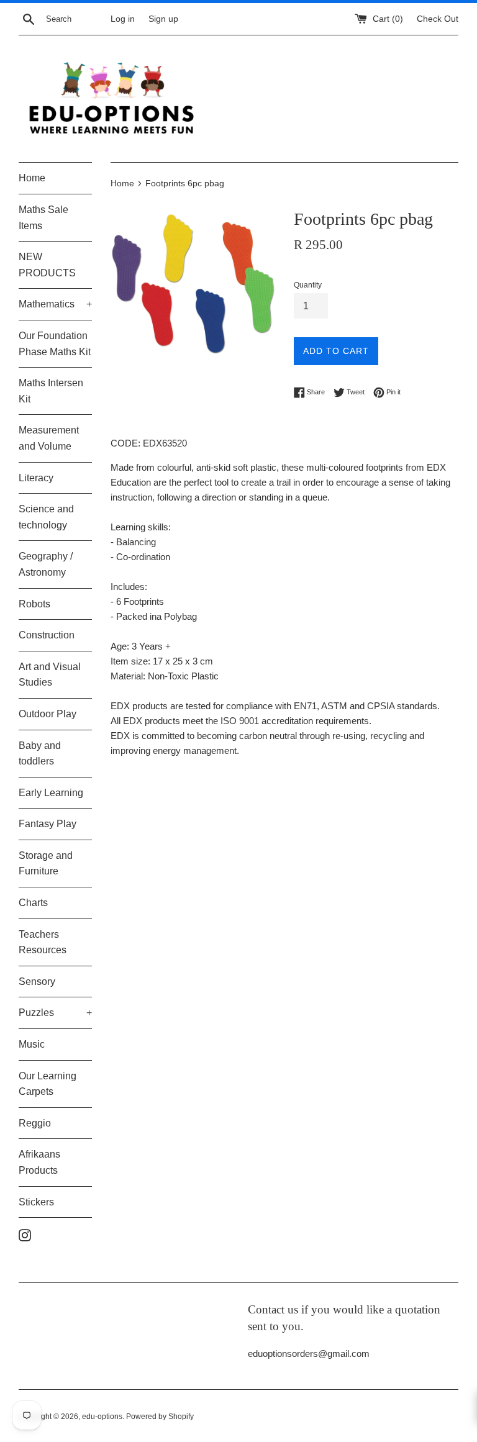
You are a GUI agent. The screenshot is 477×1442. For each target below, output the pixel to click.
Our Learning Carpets (47, 1084)
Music (32, 1044)
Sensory (37, 981)
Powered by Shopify (160, 1416)
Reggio (35, 1123)
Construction (47, 635)
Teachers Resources (42, 942)
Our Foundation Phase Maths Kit (55, 343)
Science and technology (46, 517)
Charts (33, 902)
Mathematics (55, 304)
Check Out (437, 19)
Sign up (163, 19)
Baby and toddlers (40, 753)
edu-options (102, 1416)
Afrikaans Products (39, 1162)
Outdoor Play (47, 714)
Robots (34, 604)
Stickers (36, 1202)
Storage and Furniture (46, 863)
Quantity (308, 285)
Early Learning (51, 792)
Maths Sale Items (43, 217)
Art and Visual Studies (50, 674)
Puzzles (55, 1012)
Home (32, 178)
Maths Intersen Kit (51, 391)
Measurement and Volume (49, 438)
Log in (123, 19)
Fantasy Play (47, 823)
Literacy (36, 478)
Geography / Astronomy (46, 564)
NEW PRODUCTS (47, 265)
